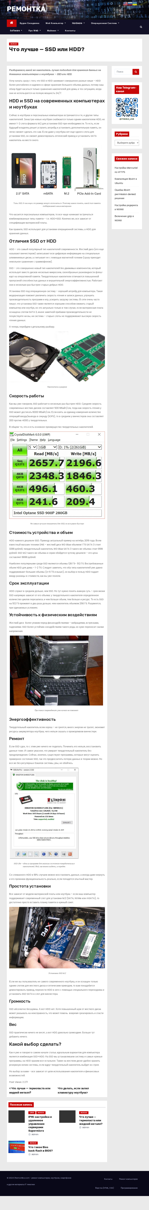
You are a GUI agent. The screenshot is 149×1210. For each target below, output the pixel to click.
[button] (141, 27)
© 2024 (10, 1178)
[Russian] (130, 3)
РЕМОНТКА (26, 9)
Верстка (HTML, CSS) (104, 1188)
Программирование (129, 1188)
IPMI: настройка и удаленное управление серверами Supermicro (40, 1124)
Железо (13, 44)
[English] (125, 3)
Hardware (77, 23)
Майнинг (52, 30)
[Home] (12, 23)
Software (15, 30)
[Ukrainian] (134, 3)
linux (32, 1113)
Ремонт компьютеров (128, 1179)
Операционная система (104, 23)
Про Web (34, 30)
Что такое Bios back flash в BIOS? (40, 1149)
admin (34, 1134)
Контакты (70, 30)
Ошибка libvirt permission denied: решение (125, 194)
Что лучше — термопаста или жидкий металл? (90, 1120)
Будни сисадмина (29, 23)
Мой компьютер (55, 23)
